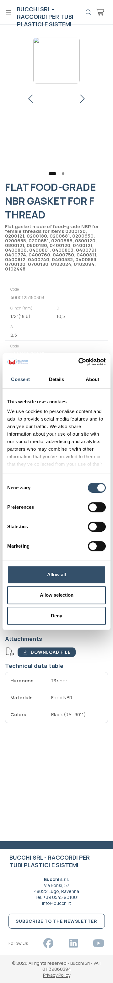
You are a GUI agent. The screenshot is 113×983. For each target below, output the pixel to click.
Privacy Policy (56, 975)
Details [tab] (56, 379)
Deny (56, 615)
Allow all (56, 574)
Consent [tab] (20, 379)
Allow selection (56, 595)
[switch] (97, 507)
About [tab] (93, 379)
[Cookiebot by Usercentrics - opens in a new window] (80, 362)
